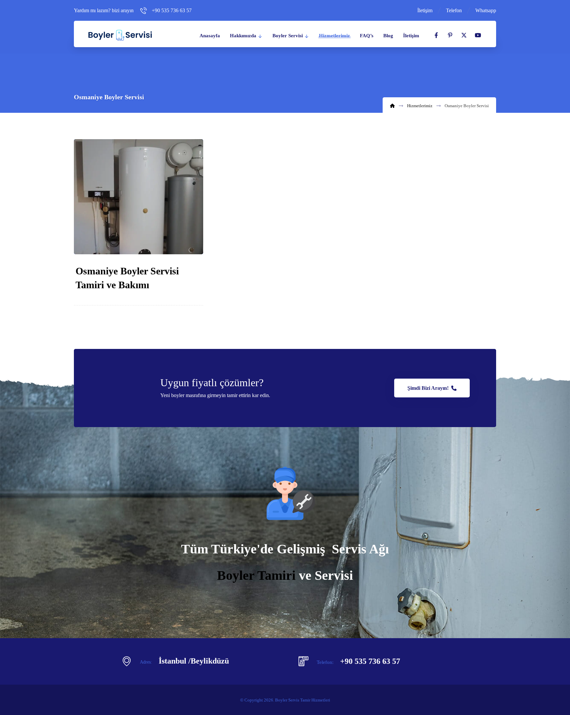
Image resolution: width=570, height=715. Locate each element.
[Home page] (392, 105)
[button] (436, 35)
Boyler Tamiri (256, 575)
